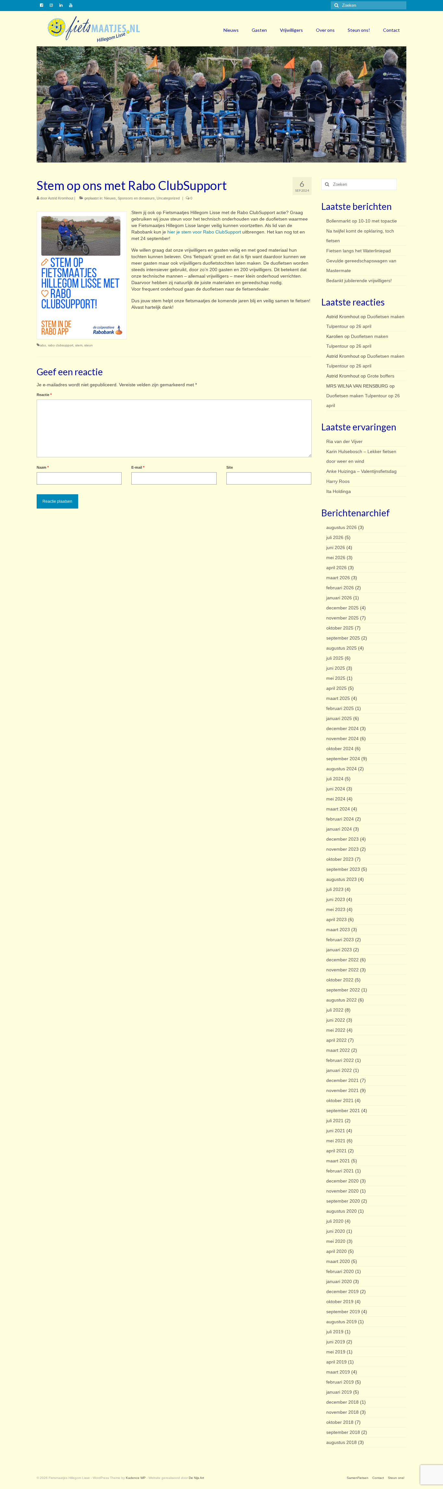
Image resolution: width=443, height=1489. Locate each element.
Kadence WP (136, 1478)
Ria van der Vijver (344, 441)
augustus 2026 (341, 527)
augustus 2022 (341, 1000)
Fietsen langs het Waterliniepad (358, 250)
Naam (43, 467)
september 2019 (343, 1311)
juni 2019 (335, 1341)
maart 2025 (338, 698)
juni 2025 (335, 668)
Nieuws (110, 198)
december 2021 (342, 1080)
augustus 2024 (341, 768)
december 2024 (342, 728)
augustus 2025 (341, 648)
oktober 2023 (339, 859)
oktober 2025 (339, 627)
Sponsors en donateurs (136, 198)
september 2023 (343, 869)
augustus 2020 (341, 1211)
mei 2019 (335, 1351)
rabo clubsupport (60, 345)
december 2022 (342, 959)
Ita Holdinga (338, 491)
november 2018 (342, 1412)
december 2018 (342, 1402)
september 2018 (343, 1432)
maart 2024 (338, 808)
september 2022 (343, 989)
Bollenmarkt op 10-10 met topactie (361, 220)
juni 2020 (335, 1231)
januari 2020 (339, 1281)
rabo (42, 345)
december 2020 (342, 1180)
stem (78, 345)
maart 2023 (338, 929)
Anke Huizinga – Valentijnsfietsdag (361, 471)
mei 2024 (335, 798)
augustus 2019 (341, 1321)
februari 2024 (340, 819)
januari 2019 (339, 1392)
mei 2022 (335, 1030)
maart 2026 (338, 577)
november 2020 (342, 1191)
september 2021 (343, 1110)
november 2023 (342, 849)
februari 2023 (340, 939)
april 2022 (336, 1040)
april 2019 (336, 1361)
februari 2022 (340, 1060)
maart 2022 (338, 1050)
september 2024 (343, 758)
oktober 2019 (339, 1301)
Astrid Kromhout (60, 198)
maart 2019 (338, 1372)
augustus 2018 (341, 1442)
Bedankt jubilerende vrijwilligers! (359, 280)
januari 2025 (339, 718)
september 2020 (343, 1201)
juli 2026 (334, 537)
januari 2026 (339, 597)
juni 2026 (335, 547)
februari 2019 (340, 1382)
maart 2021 (338, 1160)
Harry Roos (338, 481)
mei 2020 (335, 1241)
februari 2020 (340, 1271)
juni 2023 (335, 899)
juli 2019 (334, 1331)
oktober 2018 (339, 1422)
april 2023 (336, 919)
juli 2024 (334, 778)
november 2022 (342, 969)
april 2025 (336, 688)
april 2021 (336, 1150)
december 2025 (342, 607)
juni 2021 (335, 1130)
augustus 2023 (341, 879)
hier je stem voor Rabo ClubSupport (204, 231)
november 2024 (342, 738)
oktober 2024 (339, 748)
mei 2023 (335, 909)
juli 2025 (334, 658)
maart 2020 (338, 1261)
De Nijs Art (196, 1478)
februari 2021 (340, 1170)
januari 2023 (339, 949)
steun (88, 345)
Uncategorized (168, 198)
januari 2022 (339, 1070)
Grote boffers (380, 375)
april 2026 (336, 567)
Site (229, 467)
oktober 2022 (339, 979)
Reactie (44, 395)
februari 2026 (340, 587)
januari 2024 (339, 829)
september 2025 (343, 638)
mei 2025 (335, 678)
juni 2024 (335, 788)
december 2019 (342, 1291)
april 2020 (336, 1251)
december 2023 (342, 839)
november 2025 (342, 617)
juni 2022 (335, 1020)
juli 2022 (334, 1010)
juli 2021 (334, 1120)
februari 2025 (340, 708)
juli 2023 (334, 889)
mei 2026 (335, 557)
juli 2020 (334, 1221)
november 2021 (342, 1090)
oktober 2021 (339, 1100)
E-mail (137, 467)
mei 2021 (335, 1140)
